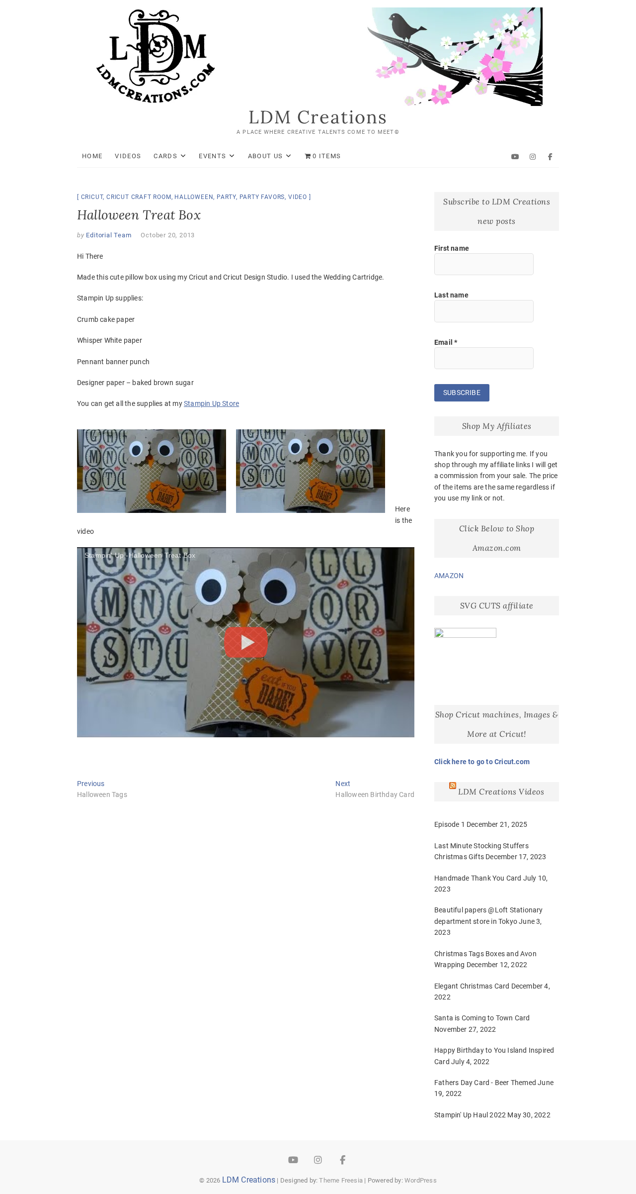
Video (297, 197)
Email (445, 342)
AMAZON (449, 576)
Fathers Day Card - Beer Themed (485, 1083)
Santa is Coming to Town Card (482, 1018)
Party (226, 197)
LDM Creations (318, 117)
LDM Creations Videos (501, 791)
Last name (451, 295)
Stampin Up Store (211, 403)
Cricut (92, 197)
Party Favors (262, 197)
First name (451, 248)
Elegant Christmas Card (471, 986)
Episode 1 (449, 824)
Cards (165, 156)
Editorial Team (108, 235)
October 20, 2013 (168, 235)
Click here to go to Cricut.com (482, 762)
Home (92, 156)
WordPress (420, 1180)
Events (212, 156)
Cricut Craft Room (138, 197)
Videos (128, 156)
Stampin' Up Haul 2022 (470, 1115)
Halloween (193, 197)
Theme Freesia (341, 1180)
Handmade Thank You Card (478, 878)
